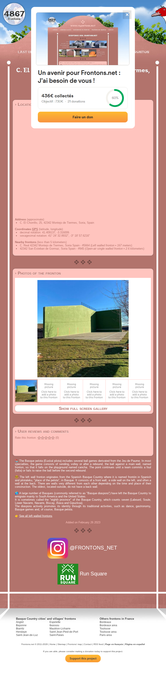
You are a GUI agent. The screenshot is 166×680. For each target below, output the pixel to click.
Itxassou (54, 625)
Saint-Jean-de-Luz (27, 635)
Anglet (20, 622)
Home (53, 644)
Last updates (31, 52)
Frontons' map (75, 644)
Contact (88, 644)
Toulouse (105, 628)
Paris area (106, 635)
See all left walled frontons (35, 516)
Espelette (55, 622)
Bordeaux (105, 622)
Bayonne (21, 625)
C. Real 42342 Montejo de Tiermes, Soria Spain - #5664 (55, 245)
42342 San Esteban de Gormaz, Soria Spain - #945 (52, 248)
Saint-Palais (56, 635)
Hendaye (21, 631)
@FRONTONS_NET (93, 548)
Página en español (135, 644)
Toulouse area (108, 631)
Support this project (83, 658)
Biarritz (20, 628)
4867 (14, 13)
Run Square (93, 573)
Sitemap (61, 644)
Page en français (114, 644)
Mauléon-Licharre (59, 628)
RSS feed (98, 644)
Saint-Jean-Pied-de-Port (63, 631)
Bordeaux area (108, 625)
